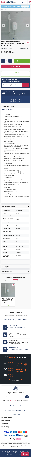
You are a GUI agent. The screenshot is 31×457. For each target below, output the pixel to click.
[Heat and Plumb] (8, 2)
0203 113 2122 (16, 414)
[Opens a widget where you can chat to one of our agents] (25, 454)
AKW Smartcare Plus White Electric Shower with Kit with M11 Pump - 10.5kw (8, 299)
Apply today (15, 381)
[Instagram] (20, 405)
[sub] (3, 61)
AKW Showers (22, 319)
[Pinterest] (17, 405)
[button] (25, 2)
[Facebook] (10, 405)
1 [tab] (13, 38)
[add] (10, 61)
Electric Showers (6, 10)
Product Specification (8, 206)
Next (27, 25)
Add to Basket (23, 61)
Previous (3, 25)
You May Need (15, 66)
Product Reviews (7, 271)
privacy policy (13, 400)
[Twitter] (13, 405)
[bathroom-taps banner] (15, 6)
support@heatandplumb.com (16, 410)
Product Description (8, 106)
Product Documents (8, 262)
